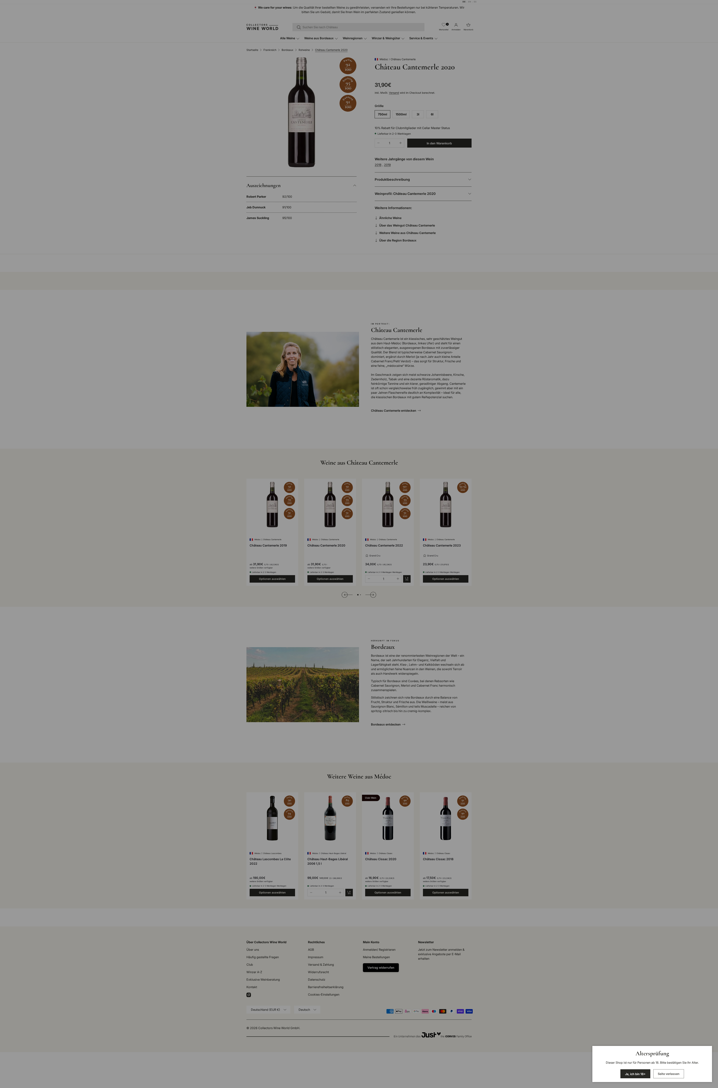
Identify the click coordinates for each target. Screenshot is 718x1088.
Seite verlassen (668, 1074)
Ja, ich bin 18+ (635, 1074)
